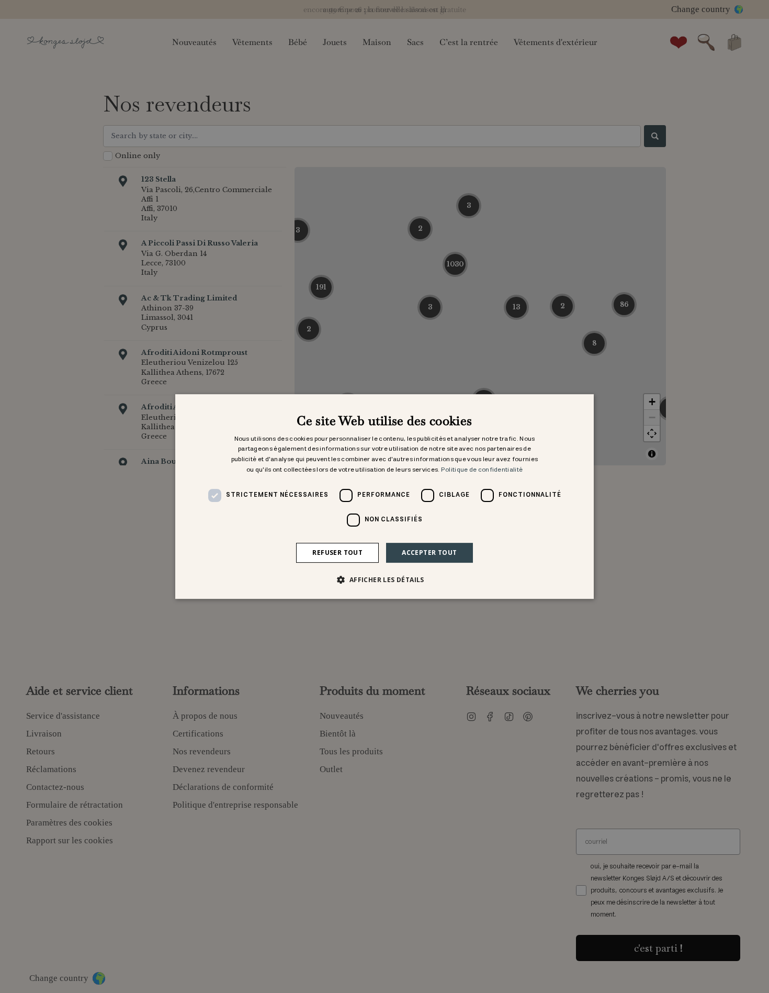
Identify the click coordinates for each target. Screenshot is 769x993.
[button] (384, 579)
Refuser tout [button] (337, 552)
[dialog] (384, 496)
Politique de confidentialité (482, 469)
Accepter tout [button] (429, 552)
